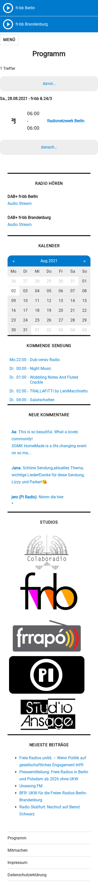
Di (25, 271)
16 (13, 310)
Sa (72, 271)
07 (72, 290)
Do (49, 271)
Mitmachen (18, 850)
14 (72, 300)
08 (84, 290)
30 (61, 281)
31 (72, 281)
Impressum (17, 862)
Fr (61, 271)
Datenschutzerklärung (27, 874)
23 (13, 320)
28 (37, 281)
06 (61, 290)
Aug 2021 (49, 260)
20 (61, 310)
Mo (13, 271)
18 (37, 310)
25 (37, 320)
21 (72, 310)
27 (25, 281)
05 (49, 290)
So (84, 271)
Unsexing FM (30, 786)
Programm (17, 838)
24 (25, 320)
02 (13, 290)
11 (37, 300)
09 (13, 300)
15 (84, 300)
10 (25, 300)
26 (13, 281)
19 (49, 310)
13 (61, 300)
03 (25, 290)
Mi (37, 271)
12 (49, 300)
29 (49, 281)
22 (84, 310)
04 (37, 290)
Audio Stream (20, 203)
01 (84, 281)
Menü (9, 39)
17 (25, 310)
